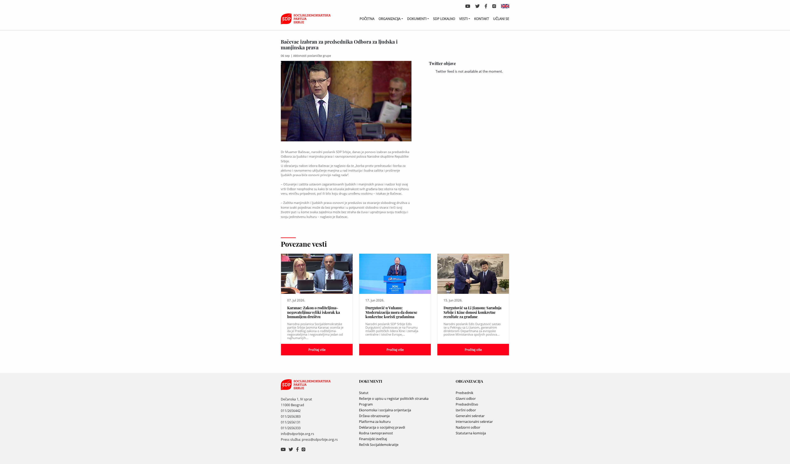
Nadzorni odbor (468, 427)
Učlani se (501, 18)
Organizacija (390, 18)
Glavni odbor (466, 398)
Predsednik (464, 393)
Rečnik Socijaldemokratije (378, 444)
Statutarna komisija (471, 433)
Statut (363, 393)
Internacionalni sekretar (474, 421)
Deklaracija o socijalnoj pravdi (382, 427)
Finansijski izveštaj (373, 439)
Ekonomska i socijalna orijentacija (385, 410)
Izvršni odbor (466, 410)
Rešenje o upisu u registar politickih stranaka (394, 398)
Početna (367, 18)
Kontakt (481, 18)
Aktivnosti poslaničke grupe (312, 56)
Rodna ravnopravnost (376, 433)
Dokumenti (416, 18)
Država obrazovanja (374, 416)
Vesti (463, 18)
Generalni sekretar (470, 416)
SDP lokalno (444, 18)
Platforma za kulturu (375, 421)
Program (366, 404)
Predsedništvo (467, 404)
